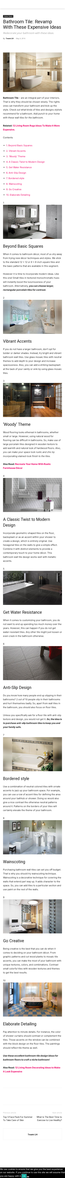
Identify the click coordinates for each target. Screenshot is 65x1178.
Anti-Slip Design (16, 172)
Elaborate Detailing (18, 194)
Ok (24, 1176)
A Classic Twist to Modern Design (25, 161)
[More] (34, 45)
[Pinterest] (20, 45)
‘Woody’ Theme (15, 156)
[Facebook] (6, 45)
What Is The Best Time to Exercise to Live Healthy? (49, 1119)
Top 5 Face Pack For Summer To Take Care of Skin (17, 1119)
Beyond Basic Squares (19, 145)
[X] (13, 45)
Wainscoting (14, 183)
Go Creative (13, 189)
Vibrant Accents (16, 150)
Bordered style (15, 178)
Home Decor (8, 16)
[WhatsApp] (27, 45)
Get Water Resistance (19, 167)
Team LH (10, 38)
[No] (28, 1176)
